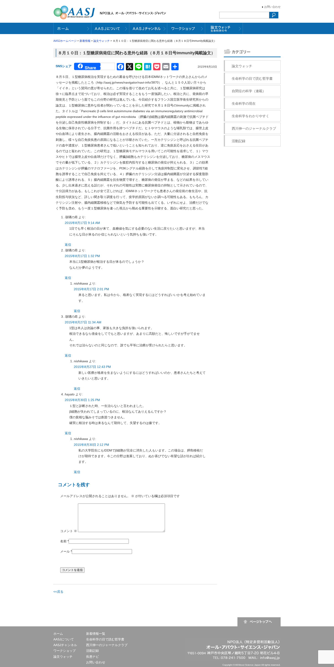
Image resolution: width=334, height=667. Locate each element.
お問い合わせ (272, 6)
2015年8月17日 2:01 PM (91, 289)
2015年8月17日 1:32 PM (82, 256)
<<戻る (58, 591)
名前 (63, 541)
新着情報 (85, 40)
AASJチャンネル (65, 645)
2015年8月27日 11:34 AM (83, 322)
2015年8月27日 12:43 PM (92, 367)
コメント (68, 531)
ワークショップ (64, 650)
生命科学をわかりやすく (250, 116)
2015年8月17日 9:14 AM (82, 223)
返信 (68, 244)
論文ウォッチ (101, 40)
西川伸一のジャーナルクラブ (254, 128)
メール (65, 551)
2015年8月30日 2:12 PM (91, 444)
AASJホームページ (65, 40)
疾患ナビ (92, 656)
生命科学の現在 (244, 103)
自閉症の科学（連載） (249, 91)
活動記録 (238, 141)
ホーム (58, 633)
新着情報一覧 (95, 633)
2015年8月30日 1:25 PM (82, 400)
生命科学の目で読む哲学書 (252, 78)
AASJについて (63, 639)
